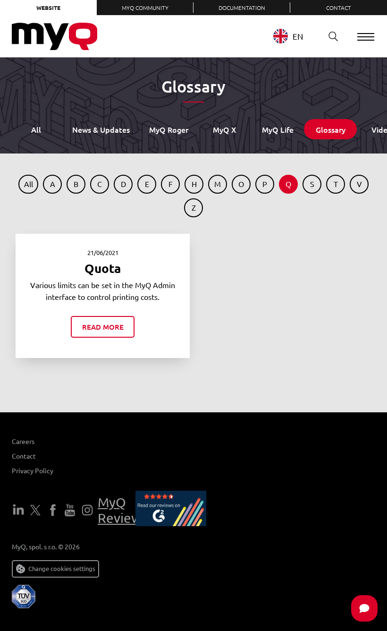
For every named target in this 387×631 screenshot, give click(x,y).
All (36, 129)
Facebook (52, 510)
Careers (23, 441)
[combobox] (295, 36)
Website (48, 7)
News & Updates (101, 129)
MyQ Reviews (122, 510)
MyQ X (224, 129)
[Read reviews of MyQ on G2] (170, 510)
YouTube (69, 510)
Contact (338, 7)
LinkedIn (18, 510)
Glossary (330, 129)
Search (333, 36)
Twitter (35, 510)
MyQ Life (278, 129)
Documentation (242, 7)
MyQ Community (145, 7)
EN (298, 36)
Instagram (87, 510)
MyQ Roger (168, 129)
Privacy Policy (32, 470)
